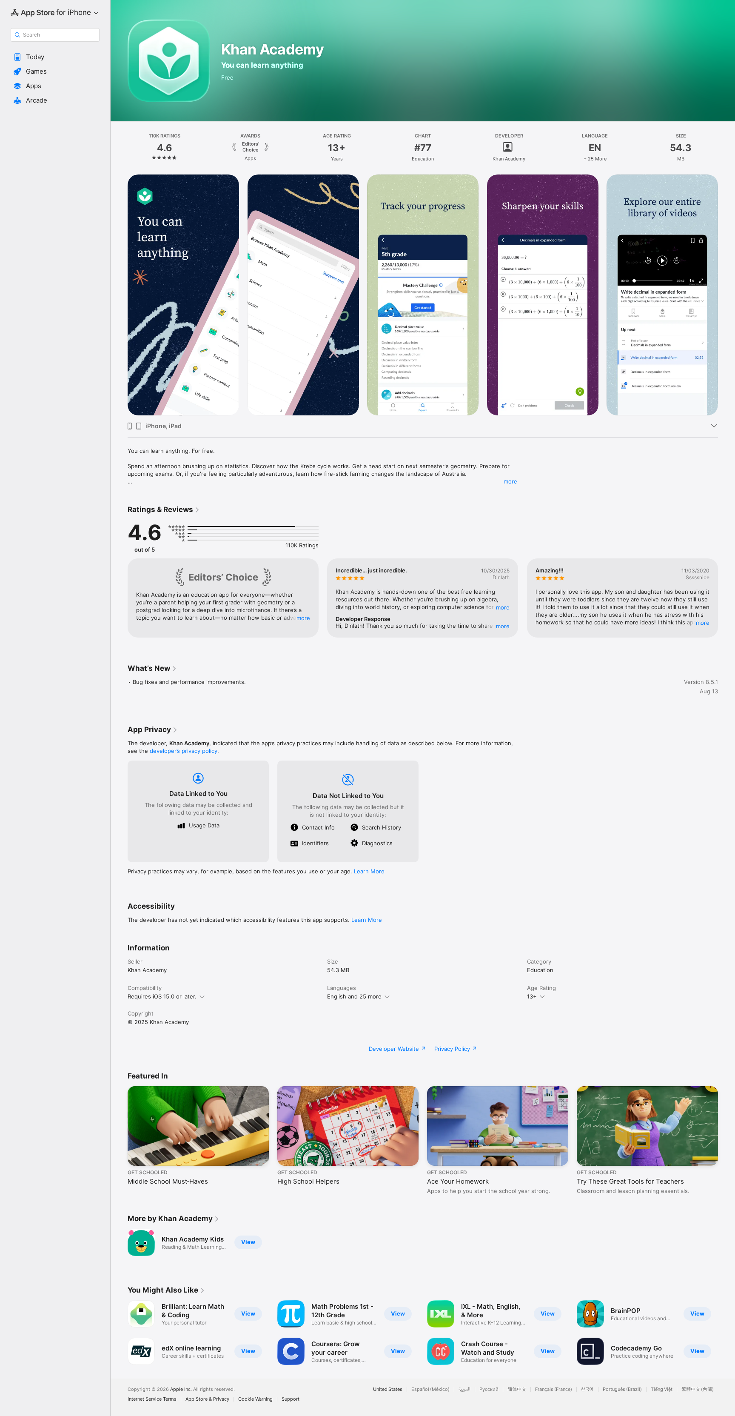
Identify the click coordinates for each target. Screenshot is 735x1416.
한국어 (587, 1389)
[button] (55, 57)
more (510, 481)
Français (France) (553, 1389)
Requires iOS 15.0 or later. (162, 996)
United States (387, 1389)
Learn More (369, 871)
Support (290, 1399)
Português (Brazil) (622, 1389)
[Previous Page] (119, 295)
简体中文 (516, 1389)
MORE (303, 618)
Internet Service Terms (152, 1399)
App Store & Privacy (207, 1399)
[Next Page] (726, 295)
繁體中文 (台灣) (697, 1389)
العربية (464, 1389)
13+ (532, 996)
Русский (489, 1389)
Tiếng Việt (661, 1389)
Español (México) (430, 1389)
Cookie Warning (255, 1399)
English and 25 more (354, 996)
